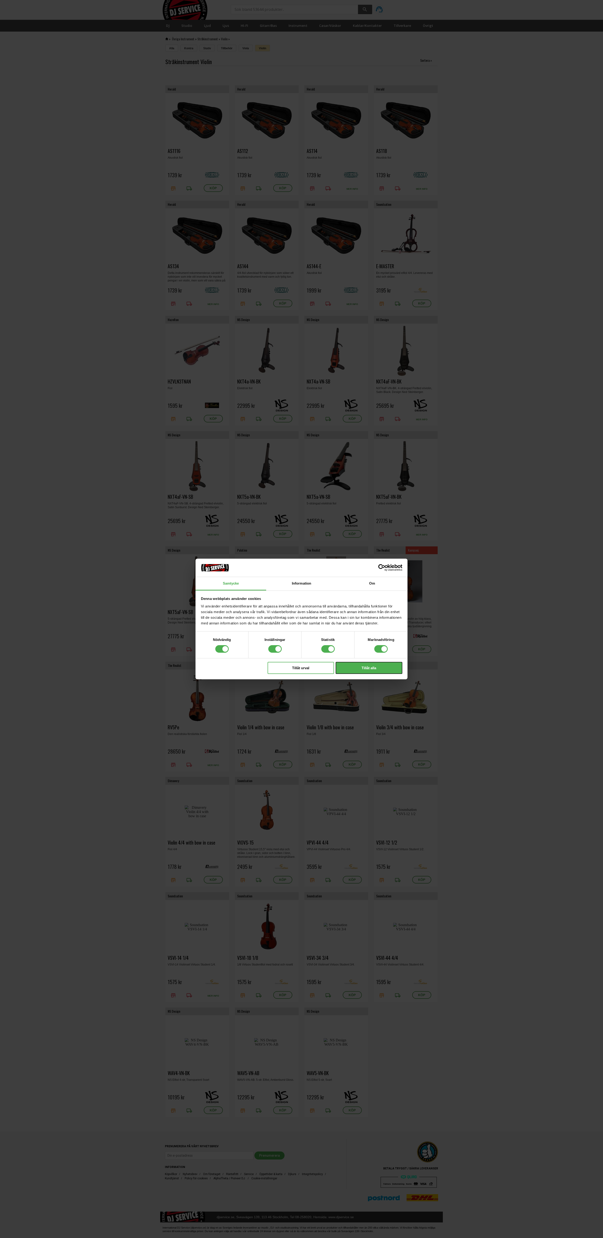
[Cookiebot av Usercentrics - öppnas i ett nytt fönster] (381, 567)
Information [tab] (301, 583)
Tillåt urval (300, 668)
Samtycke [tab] (231, 583)
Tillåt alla (369, 668)
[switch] (275, 649)
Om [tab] (372, 583)
